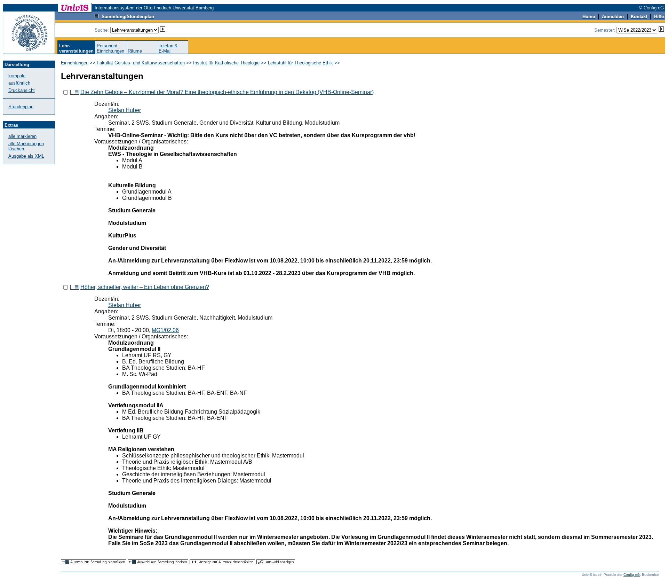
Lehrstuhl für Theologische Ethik (300, 62)
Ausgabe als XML (26, 156)
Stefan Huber (124, 110)
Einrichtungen (74, 62)
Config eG (631, 575)
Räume (135, 51)
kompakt (17, 75)
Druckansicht (21, 90)
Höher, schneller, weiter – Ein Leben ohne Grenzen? (144, 287)
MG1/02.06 (165, 330)
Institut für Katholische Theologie (226, 62)
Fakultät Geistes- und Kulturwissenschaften (141, 62)
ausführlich (19, 83)
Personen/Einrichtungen (110, 48)
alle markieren (22, 136)
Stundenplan (20, 106)
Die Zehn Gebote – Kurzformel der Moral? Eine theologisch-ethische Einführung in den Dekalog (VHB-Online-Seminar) (227, 92)
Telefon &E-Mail (168, 48)
